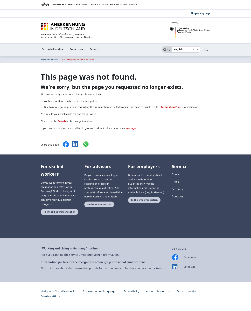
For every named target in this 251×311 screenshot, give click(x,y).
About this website (158, 291)
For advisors (77, 49)
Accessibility (131, 291)
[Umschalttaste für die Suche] (206, 51)
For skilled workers (53, 49)
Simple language (200, 13)
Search (62, 121)
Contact (177, 174)
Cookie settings (51, 296)
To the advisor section (99, 204)
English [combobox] (184, 49)
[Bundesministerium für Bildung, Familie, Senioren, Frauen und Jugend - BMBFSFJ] (190, 30)
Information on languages (100, 291)
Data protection (187, 291)
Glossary (177, 189)
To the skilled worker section (59, 211)
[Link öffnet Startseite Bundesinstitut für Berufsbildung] (45, 4)
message (131, 128)
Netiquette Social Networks (58, 291)
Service (94, 49)
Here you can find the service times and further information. (80, 255)
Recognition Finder (172, 107)
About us (177, 196)
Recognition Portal (49, 59)
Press (175, 182)
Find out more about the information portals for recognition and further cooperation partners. (102, 268)
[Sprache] (167, 49)
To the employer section (144, 199)
